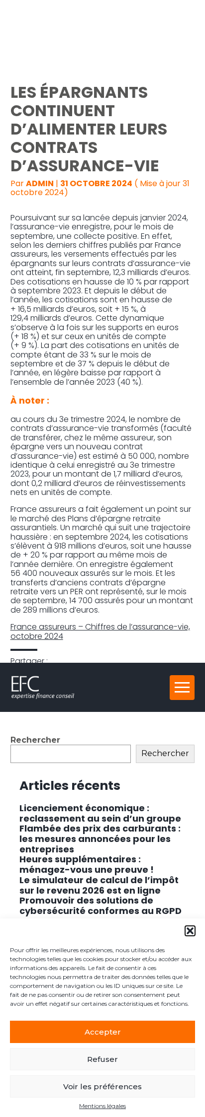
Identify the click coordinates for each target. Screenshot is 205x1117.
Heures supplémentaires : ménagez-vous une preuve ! (86, 864)
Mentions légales (102, 1106)
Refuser (102, 1059)
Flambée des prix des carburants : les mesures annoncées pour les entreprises (100, 838)
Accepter (103, 1032)
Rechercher (35, 740)
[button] (190, 931)
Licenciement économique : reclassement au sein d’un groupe (100, 813)
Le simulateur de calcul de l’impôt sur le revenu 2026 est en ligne (99, 885)
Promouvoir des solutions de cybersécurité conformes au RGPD (100, 905)
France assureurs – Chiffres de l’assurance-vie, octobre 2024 (100, 631)
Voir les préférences (102, 1086)
